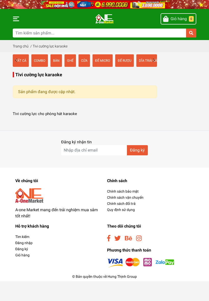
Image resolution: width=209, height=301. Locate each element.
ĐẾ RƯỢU (124, 60)
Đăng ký (137, 150)
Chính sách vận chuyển (125, 197)
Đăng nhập (24, 243)
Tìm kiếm (22, 237)
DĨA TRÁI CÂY (149, 60)
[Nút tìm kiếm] (191, 33)
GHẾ (70, 60)
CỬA (84, 60)
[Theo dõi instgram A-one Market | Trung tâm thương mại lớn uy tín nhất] (139, 238)
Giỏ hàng (22, 255)
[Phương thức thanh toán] (141, 262)
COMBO (39, 60)
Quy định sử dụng (121, 210)
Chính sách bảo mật (123, 191)
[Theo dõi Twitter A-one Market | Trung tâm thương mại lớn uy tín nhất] (117, 238)
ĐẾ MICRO (102, 60)
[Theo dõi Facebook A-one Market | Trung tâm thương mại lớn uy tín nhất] (108, 238)
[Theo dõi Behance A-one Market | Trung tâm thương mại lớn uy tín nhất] (128, 238)
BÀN (56, 60)
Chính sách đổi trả (121, 204)
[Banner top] (104, 4)
